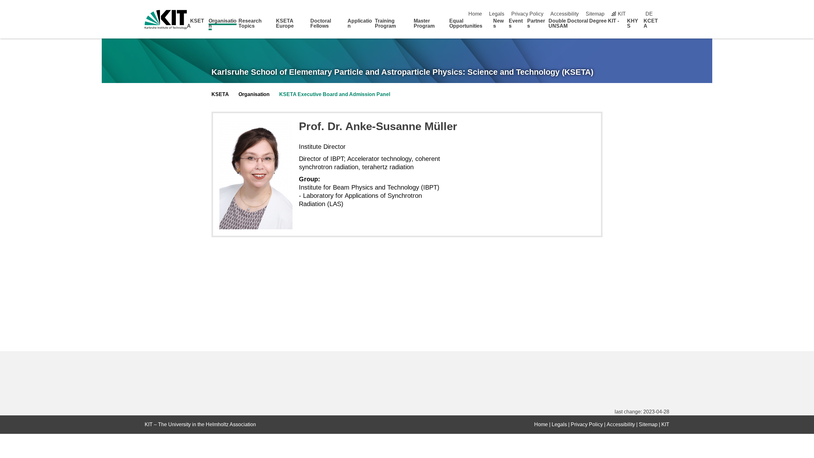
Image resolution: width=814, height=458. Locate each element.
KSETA (195, 23)
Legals (496, 14)
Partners (536, 23)
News (498, 23)
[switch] (667, 14)
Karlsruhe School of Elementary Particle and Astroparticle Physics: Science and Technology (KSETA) (402, 71)
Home (475, 14)
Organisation (223, 23)
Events (516, 23)
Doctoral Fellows (320, 23)
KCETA (651, 23)
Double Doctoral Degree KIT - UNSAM (583, 23)
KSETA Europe (285, 23)
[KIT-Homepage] (166, 19)
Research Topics (250, 23)
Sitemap (595, 14)
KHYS (632, 23)
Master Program (424, 23)
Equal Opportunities (465, 23)
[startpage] (667, 26)
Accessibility (564, 14)
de (649, 14)
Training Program (385, 23)
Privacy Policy (527, 14)
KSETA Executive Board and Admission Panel (334, 94)
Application (360, 23)
